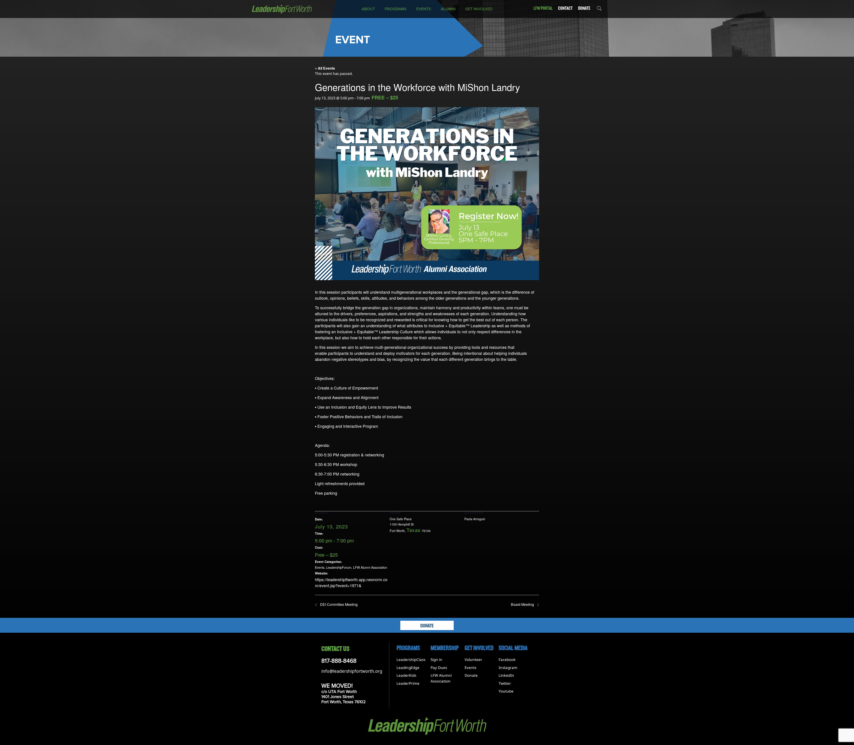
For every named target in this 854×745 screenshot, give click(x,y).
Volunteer (473, 659)
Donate (584, 8)
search (599, 9)
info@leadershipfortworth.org (351, 671)
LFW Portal (543, 8)
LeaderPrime (408, 683)
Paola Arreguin (474, 519)
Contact (565, 8)
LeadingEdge (408, 667)
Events (423, 8)
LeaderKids (406, 675)
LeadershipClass (411, 659)
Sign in (436, 659)
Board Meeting (523, 604)
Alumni (448, 8)
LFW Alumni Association (370, 567)
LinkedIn (506, 675)
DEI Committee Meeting (338, 604)
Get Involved (479, 8)
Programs (396, 8)
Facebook (507, 659)
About (368, 8)
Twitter (505, 683)
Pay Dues (439, 667)
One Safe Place (401, 519)
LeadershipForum (338, 567)
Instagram (508, 667)
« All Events (325, 68)
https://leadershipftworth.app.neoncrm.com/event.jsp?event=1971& (351, 582)
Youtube (506, 691)
